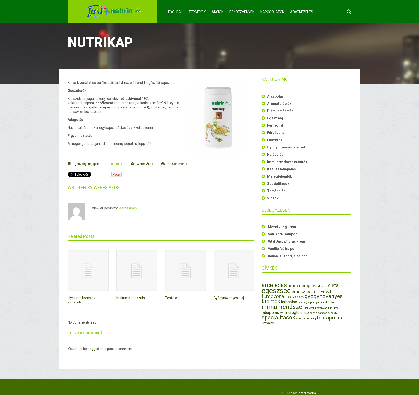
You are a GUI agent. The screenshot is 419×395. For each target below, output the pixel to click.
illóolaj (330, 302)
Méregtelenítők (279, 176)
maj (282, 313)
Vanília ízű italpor (282, 249)
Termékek (197, 12)
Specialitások (278, 184)
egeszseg (276, 291)
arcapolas (274, 285)
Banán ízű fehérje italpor (287, 256)
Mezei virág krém (282, 227)
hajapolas (289, 302)
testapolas (329, 318)
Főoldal (175, 12)
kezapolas (321, 308)
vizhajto (268, 323)
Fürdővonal (276, 133)
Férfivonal (275, 125)
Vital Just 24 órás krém (286, 241)
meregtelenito (297, 312)
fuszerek (295, 296)
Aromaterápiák (279, 104)
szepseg (310, 318)
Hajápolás (94, 164)
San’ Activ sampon (282, 234)
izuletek (309, 308)
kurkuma (333, 308)
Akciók (217, 12)
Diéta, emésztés (280, 111)
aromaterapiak (302, 285)
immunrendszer (283, 306)
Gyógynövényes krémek (286, 147)
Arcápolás (275, 96)
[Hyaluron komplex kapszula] (88, 270)
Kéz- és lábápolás (281, 169)
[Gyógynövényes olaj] (234, 270)
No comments (177, 164)
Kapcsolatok (272, 12)
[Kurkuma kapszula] (136, 270)
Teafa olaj (172, 298)
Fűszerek (274, 140)
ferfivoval (321, 291)
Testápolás (276, 191)
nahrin (313, 313)
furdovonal (273, 296)
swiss (299, 318)
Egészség (80, 164)
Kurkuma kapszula (130, 298)
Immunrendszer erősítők (287, 162)
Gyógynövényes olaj (229, 298)
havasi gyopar (306, 302)
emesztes (302, 291)
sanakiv (332, 313)
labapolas (270, 312)
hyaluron (320, 302)
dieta (333, 285)
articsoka (322, 286)
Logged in (95, 349)
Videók (273, 198)
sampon (322, 313)
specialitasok (278, 317)
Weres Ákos (145, 164)
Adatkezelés (301, 12)
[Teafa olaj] (185, 270)
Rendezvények (241, 12)
